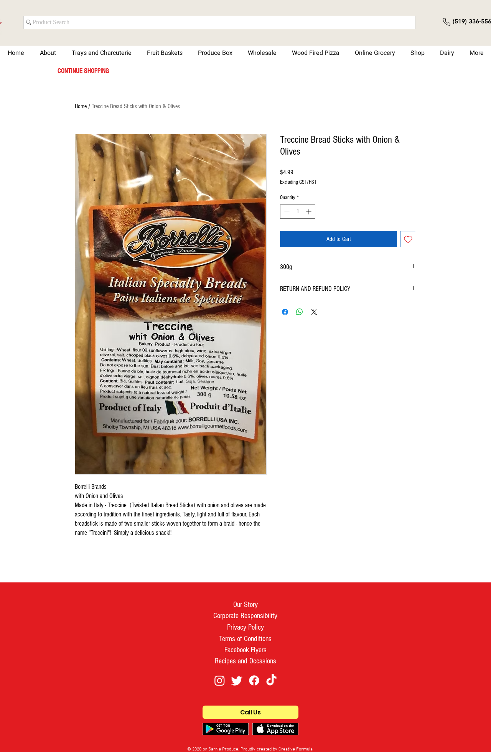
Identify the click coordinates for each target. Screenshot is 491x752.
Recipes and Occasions (245, 661)
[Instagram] (219, 680)
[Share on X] (314, 312)
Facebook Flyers (245, 650)
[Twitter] (237, 680)
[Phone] (446, 22)
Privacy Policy (245, 627)
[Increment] (309, 211)
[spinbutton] (298, 211)
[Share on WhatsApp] (299, 312)
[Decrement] (286, 211)
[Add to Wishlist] (408, 239)
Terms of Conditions (245, 639)
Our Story (245, 604)
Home (81, 106)
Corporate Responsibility (245, 616)
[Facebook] (254, 680)
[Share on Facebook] (285, 312)
